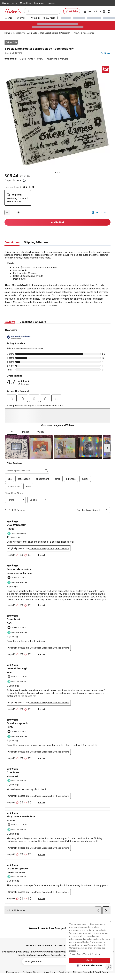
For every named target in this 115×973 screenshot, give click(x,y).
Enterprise (39, 3)
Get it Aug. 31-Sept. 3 (17, 198)
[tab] (11, 242)
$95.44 (11, 176)
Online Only (11, 42)
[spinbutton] (13, 212)
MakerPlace (25, 3)
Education (51, 3)
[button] (89, 965)
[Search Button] (28, 11)
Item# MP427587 (13, 53)
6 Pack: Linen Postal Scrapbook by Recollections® (39, 48)
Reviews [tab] (9, 321)
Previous (2, 117)
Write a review (35, 58)
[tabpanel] (57, 278)
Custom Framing (9, 3)
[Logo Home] (12, 11)
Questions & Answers (57, 58)
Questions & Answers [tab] (32, 321)
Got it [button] (89, 960)
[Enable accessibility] (108, 966)
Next (112, 117)
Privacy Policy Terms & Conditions (85, 954)
